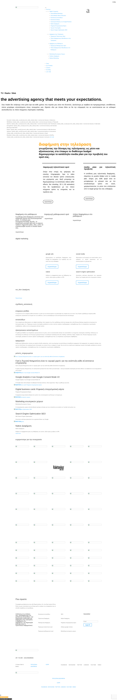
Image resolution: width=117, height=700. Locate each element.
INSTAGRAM (72, 664)
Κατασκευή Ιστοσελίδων (57, 17)
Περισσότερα (19, 298)
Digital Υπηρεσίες (54, 11)
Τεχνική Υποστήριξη (55, 28)
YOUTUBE (93, 664)
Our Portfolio (49, 65)
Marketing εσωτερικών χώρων (29, 401)
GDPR (47, 664)
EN (113, 2)
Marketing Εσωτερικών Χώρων (57, 54)
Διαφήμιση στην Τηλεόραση (56, 34)
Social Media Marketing (56, 13)
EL (115, 2)
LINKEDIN (86, 664)
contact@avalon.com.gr (6, 699)
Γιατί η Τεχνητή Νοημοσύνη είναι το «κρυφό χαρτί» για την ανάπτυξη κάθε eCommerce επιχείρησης (55, 362)
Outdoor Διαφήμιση (54, 56)
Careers (48, 67)
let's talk (52, 137)
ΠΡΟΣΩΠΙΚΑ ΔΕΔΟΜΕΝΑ (58, 678)
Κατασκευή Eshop (55, 19)
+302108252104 (4, 697)
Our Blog (48, 69)
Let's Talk (48, 71)
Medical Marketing (54, 58)
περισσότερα (48, 201)
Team (47, 63)
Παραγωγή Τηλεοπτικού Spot (58, 36)
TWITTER (79, 664)
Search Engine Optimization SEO (59, 30)
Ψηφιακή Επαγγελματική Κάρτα (58, 25)
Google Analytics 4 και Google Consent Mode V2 (38, 377)
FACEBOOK (64, 664)
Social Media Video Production (58, 15)
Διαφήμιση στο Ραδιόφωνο (56, 43)
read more (18, 433)
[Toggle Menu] (45, 7)
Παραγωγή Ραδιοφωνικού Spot (58, 45)
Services (48, 9)
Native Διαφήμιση (55, 23)
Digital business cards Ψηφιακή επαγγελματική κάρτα (40, 389)
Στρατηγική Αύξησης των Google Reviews (61, 21)
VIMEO (99, 664)
